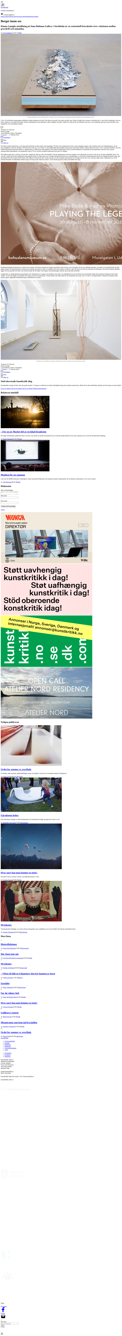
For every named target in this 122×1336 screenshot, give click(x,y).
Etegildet (5, 983)
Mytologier (6, 925)
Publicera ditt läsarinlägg (8, 506)
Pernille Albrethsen (8, 932)
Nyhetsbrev (8, 1053)
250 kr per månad (27, 388)
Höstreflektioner (9, 944)
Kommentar (24, 822)
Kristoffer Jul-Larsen (9, 822)
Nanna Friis (6, 776)
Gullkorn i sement (9, 1012)
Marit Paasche (7, 1017)
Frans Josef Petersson (9, 948)
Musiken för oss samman (13, 475)
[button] (2, 2)
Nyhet (20, 439)
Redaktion (8, 1044)
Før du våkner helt (10, 993)
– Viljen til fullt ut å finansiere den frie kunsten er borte (28, 973)
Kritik (18, 482)
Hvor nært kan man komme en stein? (19, 872)
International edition (32, 16)
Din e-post (4, 501)
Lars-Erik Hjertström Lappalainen (13, 958)
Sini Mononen (7, 482)
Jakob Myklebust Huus (10, 997)
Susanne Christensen (9, 1026)
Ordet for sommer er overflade (16, 769)
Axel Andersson (8, 33)
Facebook (7, 1055)
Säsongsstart (23, 932)
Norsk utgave (13, 16)
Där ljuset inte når (10, 954)
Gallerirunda (19, 776)
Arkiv (6, 1050)
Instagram (7, 1056)
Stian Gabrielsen (8, 987)
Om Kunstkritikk (10, 1041)
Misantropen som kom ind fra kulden (19, 1022)
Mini (20, 33)
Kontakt (7, 1043)
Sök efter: (4, 1322)
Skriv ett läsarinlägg (7, 490)
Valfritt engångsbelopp (39, 388)
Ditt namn (4, 496)
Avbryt (3, 509)
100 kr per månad (16, 388)
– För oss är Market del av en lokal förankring (23, 431)
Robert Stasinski (8, 439)
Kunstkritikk (4, 7)
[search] (3, 5)
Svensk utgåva (22, 16)
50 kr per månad (6, 388)
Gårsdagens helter (10, 815)
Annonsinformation (10, 1048)
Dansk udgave (5, 16)
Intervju (20, 977)
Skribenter (8, 1046)
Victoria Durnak (8, 880)
